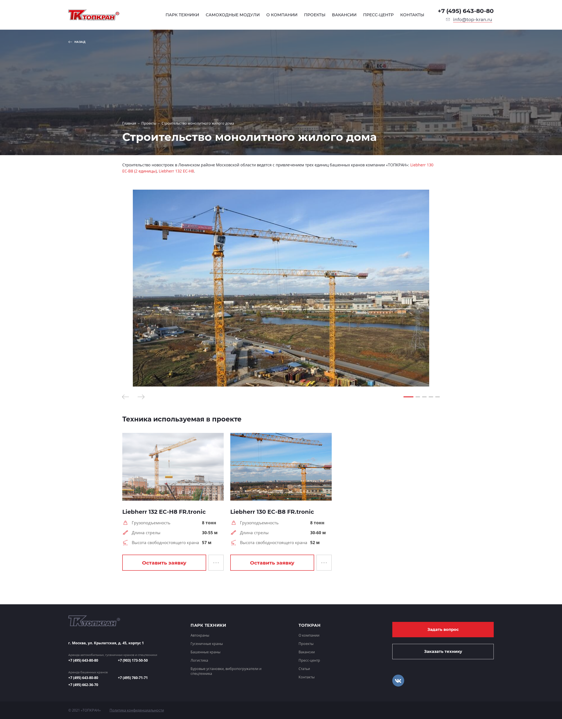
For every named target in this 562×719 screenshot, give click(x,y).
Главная (129, 123)
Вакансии (307, 652)
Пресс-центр (309, 660)
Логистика (199, 660)
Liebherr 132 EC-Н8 (176, 171)
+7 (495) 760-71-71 (133, 677)
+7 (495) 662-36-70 (83, 684)
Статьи (304, 668)
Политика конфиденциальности (137, 710)
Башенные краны (205, 652)
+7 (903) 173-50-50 (133, 660)
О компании (309, 635)
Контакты (307, 677)
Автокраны (200, 635)
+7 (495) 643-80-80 (466, 11)
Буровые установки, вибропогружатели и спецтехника (226, 671)
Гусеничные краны (207, 643)
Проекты (148, 123)
